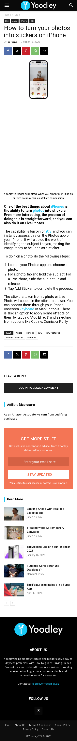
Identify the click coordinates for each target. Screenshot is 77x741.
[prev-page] (6, 603)
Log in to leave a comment (38, 387)
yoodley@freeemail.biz (45, 683)
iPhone (24, 21)
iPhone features (14, 337)
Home (7, 14)
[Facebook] (8, 51)
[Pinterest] (26, 51)
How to (30, 332)
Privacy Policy (30, 729)
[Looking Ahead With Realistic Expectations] (14, 513)
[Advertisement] (38, 142)
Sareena (12, 41)
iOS (32, 21)
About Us (20, 725)
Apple (14, 21)
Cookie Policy (62, 725)
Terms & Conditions (40, 725)
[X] (17, 51)
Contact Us (48, 729)
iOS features (53, 332)
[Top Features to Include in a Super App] (14, 589)
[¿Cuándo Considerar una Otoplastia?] (14, 570)
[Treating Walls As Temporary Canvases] (14, 532)
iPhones (31, 337)
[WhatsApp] (35, 51)
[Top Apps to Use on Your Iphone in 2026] (14, 551)
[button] (6, 5)
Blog (17, 14)
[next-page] (12, 603)
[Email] (44, 51)
